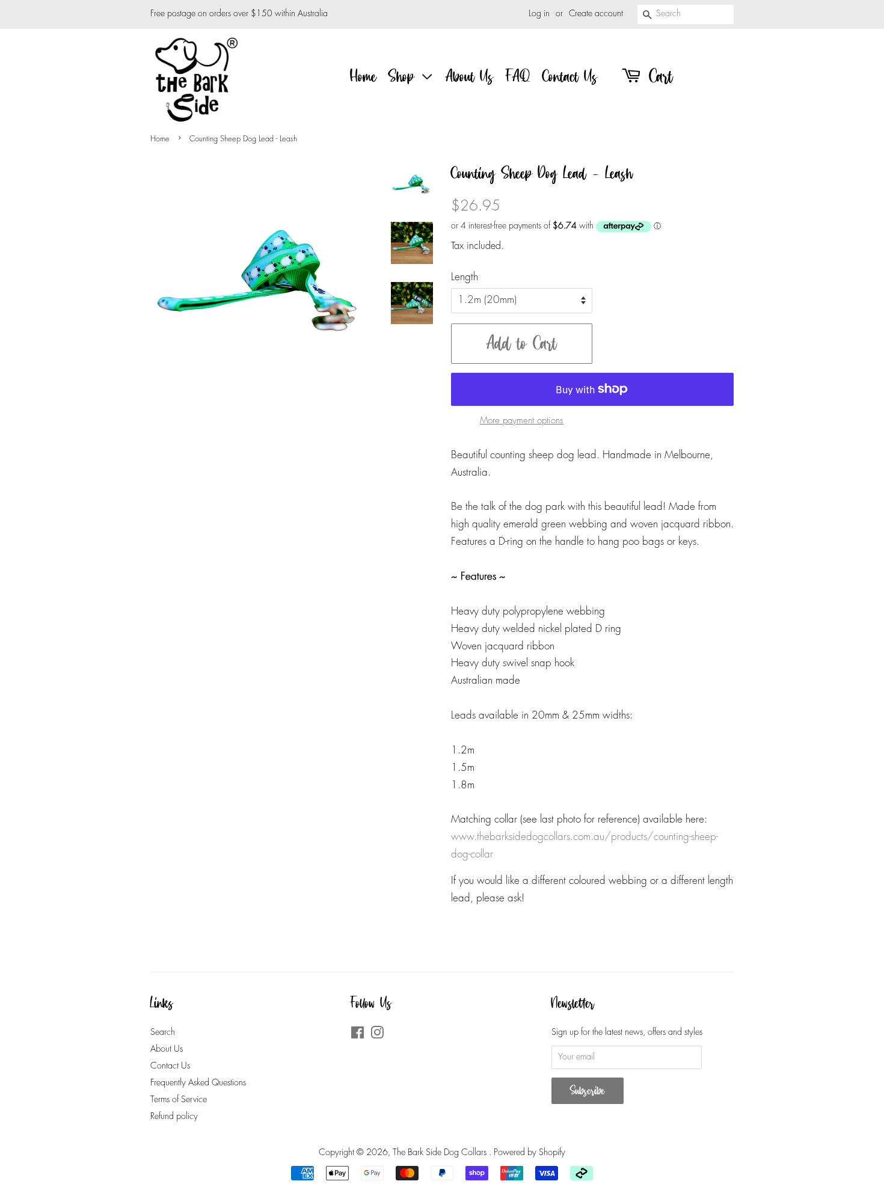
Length (464, 277)
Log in (539, 14)
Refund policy (174, 1116)
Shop (404, 76)
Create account (596, 14)
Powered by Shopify (529, 1153)
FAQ (518, 76)
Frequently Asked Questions (198, 1083)
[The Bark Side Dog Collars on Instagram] (377, 1035)
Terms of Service (178, 1100)
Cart (658, 76)
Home (363, 76)
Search (162, 1032)
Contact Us (570, 76)
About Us (470, 76)
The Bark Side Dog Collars (441, 1153)
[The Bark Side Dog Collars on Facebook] (357, 1035)
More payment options (521, 421)
